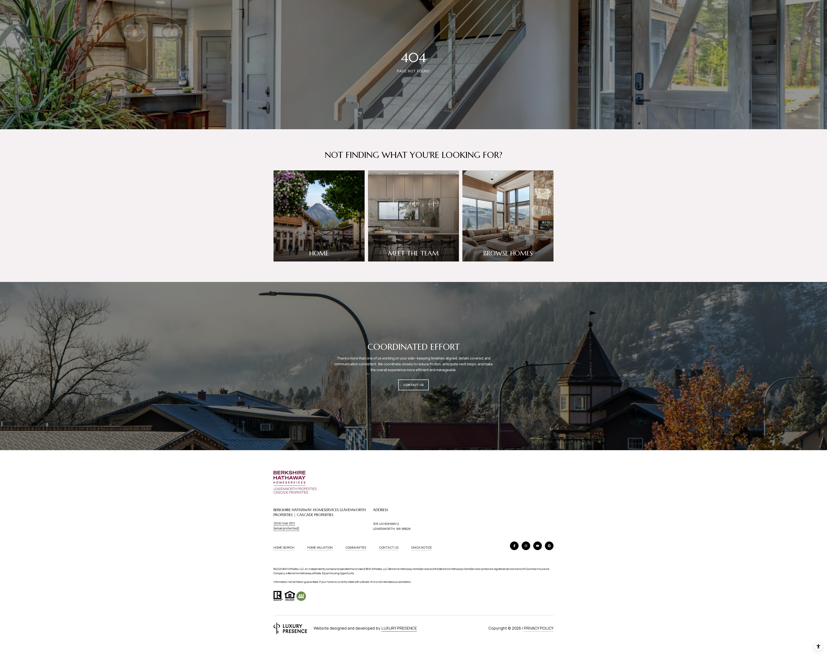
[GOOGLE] (549, 545)
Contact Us (388, 547)
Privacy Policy (538, 628)
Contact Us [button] (413, 385)
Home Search (284, 547)
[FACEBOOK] (514, 545)
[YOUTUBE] (537, 545)
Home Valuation (320, 547)
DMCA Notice (421, 547)
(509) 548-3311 (284, 523)
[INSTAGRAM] (526, 545)
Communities (355, 547)
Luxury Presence (399, 628)
